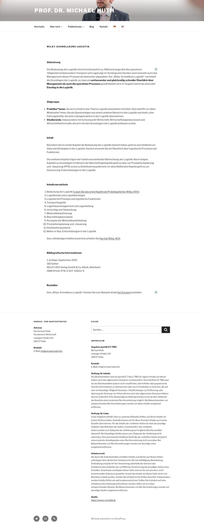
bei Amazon (124, 292)
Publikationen (75, 26)
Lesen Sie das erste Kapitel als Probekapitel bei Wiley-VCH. (106, 191)
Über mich (55, 26)
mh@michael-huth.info (51, 351)
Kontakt (104, 26)
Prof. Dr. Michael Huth (74, 10)
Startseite (39, 26)
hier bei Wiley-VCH (110, 238)
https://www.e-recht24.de (103, 500)
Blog (91, 26)
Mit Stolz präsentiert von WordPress (108, 518)
